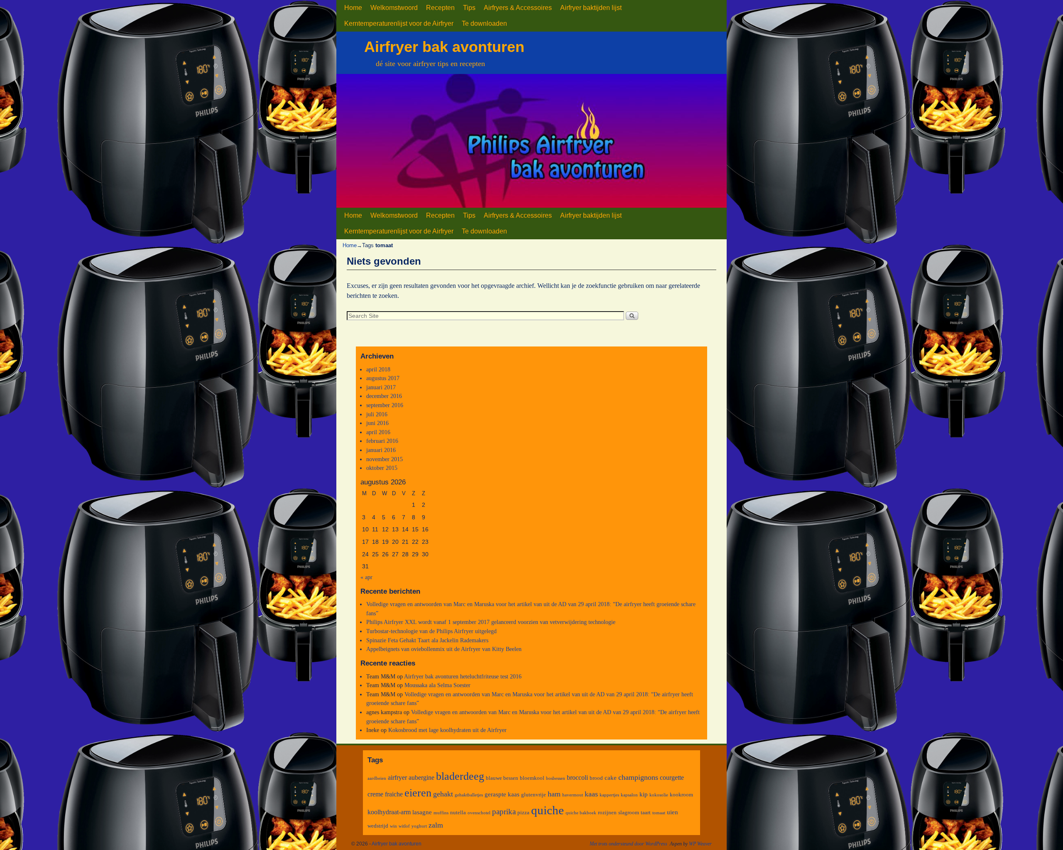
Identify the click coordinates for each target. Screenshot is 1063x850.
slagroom (628, 812)
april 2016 (378, 432)
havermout (572, 795)
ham (554, 794)
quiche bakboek (581, 813)
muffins (441, 813)
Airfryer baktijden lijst (591, 7)
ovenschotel (479, 813)
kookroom (681, 794)
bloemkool (532, 778)
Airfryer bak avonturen (444, 46)
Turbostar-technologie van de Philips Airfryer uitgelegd (431, 631)
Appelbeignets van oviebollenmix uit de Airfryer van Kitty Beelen (444, 649)
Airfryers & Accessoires (518, 7)
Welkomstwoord (394, 7)
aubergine (421, 777)
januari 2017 (381, 387)
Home (353, 7)
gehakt (443, 794)
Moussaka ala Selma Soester (437, 685)
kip (643, 794)
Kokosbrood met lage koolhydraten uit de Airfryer (447, 730)
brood (596, 778)
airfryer (397, 777)
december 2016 (384, 396)
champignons (638, 777)
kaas (591, 794)
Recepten (440, 7)
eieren (417, 792)
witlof (404, 826)
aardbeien (376, 778)
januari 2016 (381, 450)
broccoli (577, 777)
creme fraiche (385, 794)
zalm (436, 825)
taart (646, 812)
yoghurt (419, 826)
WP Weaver (700, 844)
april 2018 (378, 369)
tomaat (658, 813)
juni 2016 (377, 423)
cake (611, 777)
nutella (458, 812)
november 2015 (384, 459)
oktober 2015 (381, 467)
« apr (366, 577)
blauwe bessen (502, 778)
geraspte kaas (502, 794)
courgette (672, 777)
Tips (469, 7)
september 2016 (384, 405)
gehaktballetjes (469, 795)
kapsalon (629, 795)
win (393, 826)
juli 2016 (376, 414)
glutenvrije (533, 794)
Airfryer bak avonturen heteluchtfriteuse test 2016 (463, 676)
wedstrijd (377, 826)
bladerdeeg (460, 776)
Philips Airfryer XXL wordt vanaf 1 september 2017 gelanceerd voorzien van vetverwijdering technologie (490, 622)
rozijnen (607, 812)
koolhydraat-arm (389, 812)
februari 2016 (382, 440)
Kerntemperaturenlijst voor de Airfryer (398, 23)
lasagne (422, 812)
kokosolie (658, 795)
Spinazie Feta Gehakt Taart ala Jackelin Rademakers (427, 640)
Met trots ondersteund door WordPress (628, 844)
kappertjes (609, 795)
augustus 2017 (382, 378)
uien (672, 812)
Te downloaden (484, 23)
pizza (523, 812)
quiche (547, 810)
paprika (504, 811)
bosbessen (555, 778)
